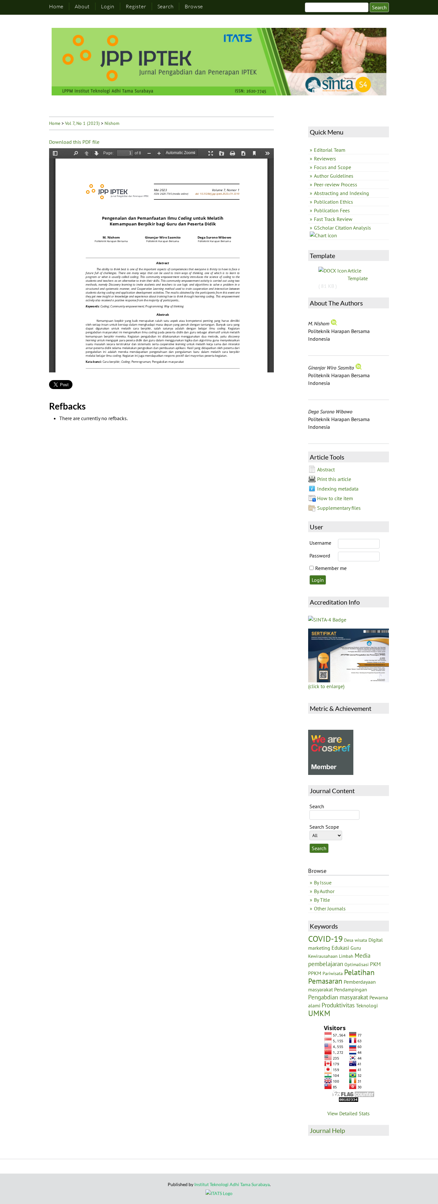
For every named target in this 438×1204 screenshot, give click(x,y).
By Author (324, 891)
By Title (322, 900)
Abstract (326, 469)
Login (107, 6)
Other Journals (330, 908)
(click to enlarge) (326, 686)
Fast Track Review (333, 219)
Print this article (334, 479)
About (82, 6)
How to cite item (335, 498)
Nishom (112, 123)
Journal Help (327, 1130)
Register (136, 6)
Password (319, 555)
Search (165, 6)
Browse (194, 6)
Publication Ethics (333, 202)
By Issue (323, 882)
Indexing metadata (337, 488)
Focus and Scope (332, 167)
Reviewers (325, 158)
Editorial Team (329, 150)
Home (56, 6)
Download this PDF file (74, 142)
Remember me (331, 568)
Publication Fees (332, 210)
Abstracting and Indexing (341, 193)
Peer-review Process (335, 184)
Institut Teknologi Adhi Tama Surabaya (232, 1184)
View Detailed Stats (348, 1113)
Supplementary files (339, 508)
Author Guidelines (333, 176)
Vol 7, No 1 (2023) (82, 123)
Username (320, 543)
